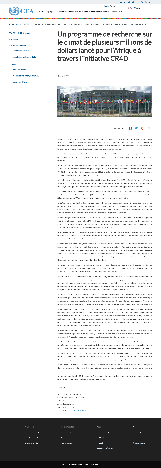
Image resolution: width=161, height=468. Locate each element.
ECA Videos (14, 39)
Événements (96, 11)
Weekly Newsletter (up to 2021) (26, 76)
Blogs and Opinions (21, 69)
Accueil (42, 11)
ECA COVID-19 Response (20, 33)
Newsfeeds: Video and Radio (24, 57)
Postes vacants (66, 443)
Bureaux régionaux (139, 443)
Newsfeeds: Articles (21, 50)
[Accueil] (21, 11)
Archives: (13, 64)
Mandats (136, 438)
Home (11, 24)
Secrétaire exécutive (32, 438)
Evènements (137, 433)
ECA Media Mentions (18, 45)
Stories (20, 24)
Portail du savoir (82, 11)
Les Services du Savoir (105, 433)
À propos (51, 11)
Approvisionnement (68, 438)
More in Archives (20, 82)
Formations (101, 443)
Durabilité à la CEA (32, 443)
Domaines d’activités (65, 11)
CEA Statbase (102, 438)
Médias (106, 11)
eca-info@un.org (80, 410)
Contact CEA (116, 11)
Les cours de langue (68, 433)
